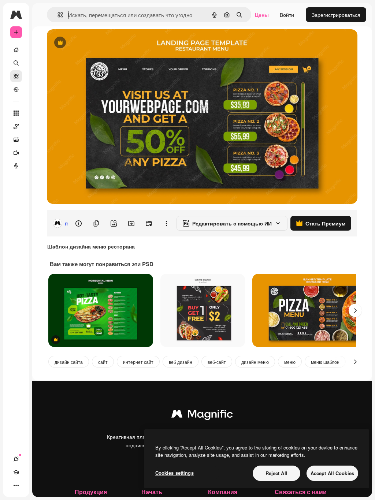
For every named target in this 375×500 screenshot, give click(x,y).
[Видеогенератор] (16, 152)
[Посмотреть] (16, 89)
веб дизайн (180, 362)
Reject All (276, 473)
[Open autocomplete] (57, 15)
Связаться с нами (301, 492)
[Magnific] (202, 415)
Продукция (91, 492)
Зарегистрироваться (336, 14)
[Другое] (16, 485)
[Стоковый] (16, 76)
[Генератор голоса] (16, 166)
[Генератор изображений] (16, 139)
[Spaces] (16, 126)
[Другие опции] (166, 223)
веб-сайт (217, 362)
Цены (262, 14)
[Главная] (16, 50)
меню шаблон (325, 362)
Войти (287, 14)
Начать (151, 492)
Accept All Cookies (332, 473)
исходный (95, 43)
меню (290, 362)
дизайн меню (255, 362)
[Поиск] (16, 63)
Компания (222, 492)
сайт (103, 362)
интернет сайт (138, 362)
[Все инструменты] (16, 113)
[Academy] (16, 472)
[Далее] (355, 310)
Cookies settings (174, 472)
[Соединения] (16, 459)
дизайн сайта (69, 362)
